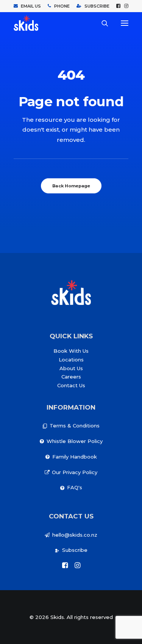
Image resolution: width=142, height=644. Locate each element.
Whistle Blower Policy (75, 441)
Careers (71, 377)
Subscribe (74, 550)
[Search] (101, 23)
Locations (71, 360)
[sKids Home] (71, 292)
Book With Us (71, 351)
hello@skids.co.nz (74, 535)
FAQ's (74, 487)
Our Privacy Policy (74, 472)
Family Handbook (74, 457)
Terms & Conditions (75, 426)
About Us (71, 368)
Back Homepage (71, 185)
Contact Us (71, 385)
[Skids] (26, 23)
